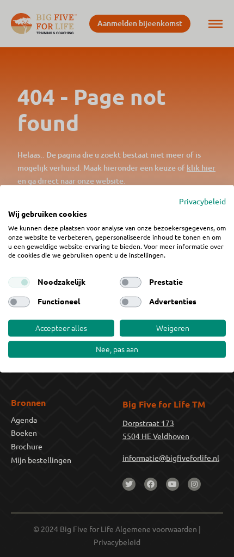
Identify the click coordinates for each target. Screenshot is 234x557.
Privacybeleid (202, 201)
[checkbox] (19, 282)
